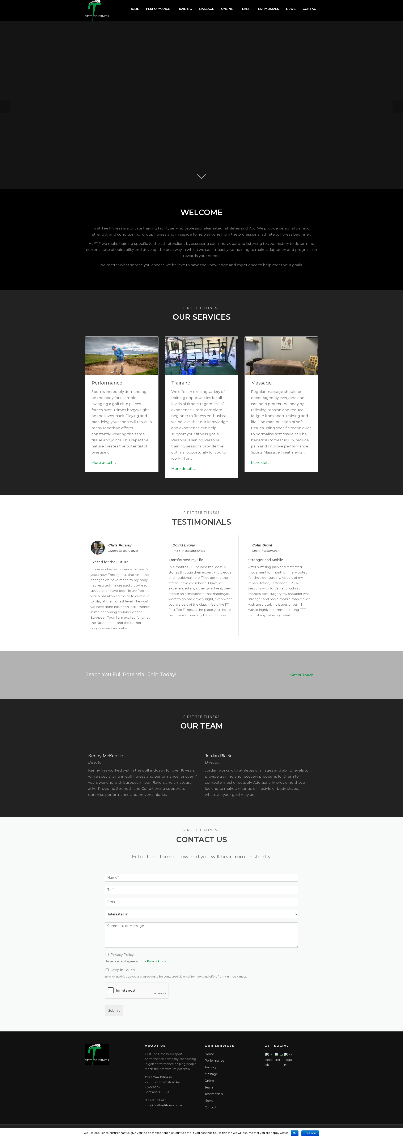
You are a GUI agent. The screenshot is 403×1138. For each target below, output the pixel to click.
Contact (310, 9)
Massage (206, 9)
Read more (310, 1133)
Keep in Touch (123, 970)
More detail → (104, 462)
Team (244, 9)
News (291, 9)
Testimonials (267, 9)
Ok (294, 1133)
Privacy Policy (122, 955)
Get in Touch (302, 675)
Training (184, 9)
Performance (158, 9)
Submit (114, 1010)
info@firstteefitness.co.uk (163, 1105)
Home (134, 9)
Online (227, 9)
